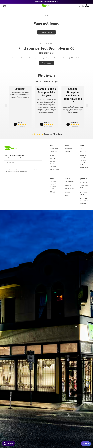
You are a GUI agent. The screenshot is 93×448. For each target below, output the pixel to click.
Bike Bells (52, 161)
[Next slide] (87, 105)
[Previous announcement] (5, 1)
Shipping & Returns (82, 152)
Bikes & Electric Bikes (54, 152)
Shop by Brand (54, 148)
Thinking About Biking (84, 186)
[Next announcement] (88, 1)
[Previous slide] (6, 105)
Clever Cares (83, 203)
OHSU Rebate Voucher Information (83, 194)
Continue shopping (46, 32)
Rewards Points (84, 167)
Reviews (67, 195)
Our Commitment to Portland (69, 184)
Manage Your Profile (83, 163)
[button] (79, 6)
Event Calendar (84, 183)
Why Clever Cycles (69, 181)
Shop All (52, 164)
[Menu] (4, 6)
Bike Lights (53, 166)
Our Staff (67, 192)
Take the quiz (46, 63)
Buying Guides (53, 184)
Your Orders (83, 160)
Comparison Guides (53, 187)
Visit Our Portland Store (54, 170)
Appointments (68, 148)
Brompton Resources (52, 192)
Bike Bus (82, 190)
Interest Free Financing (83, 156)
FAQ (81, 148)
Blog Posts (53, 181)
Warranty (67, 151)
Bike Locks (52, 158)
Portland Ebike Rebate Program (84, 199)
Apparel (52, 155)
